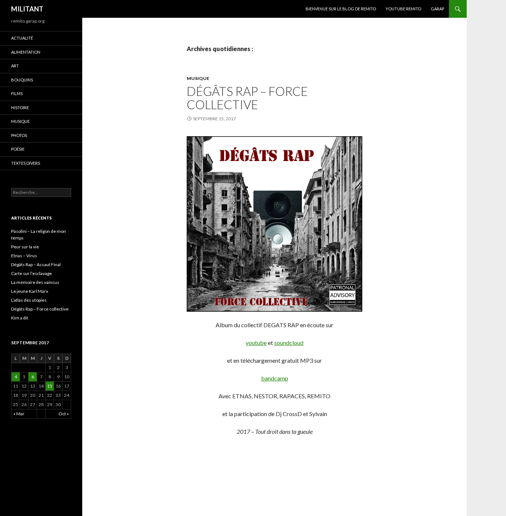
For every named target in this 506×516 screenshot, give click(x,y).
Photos (19, 135)
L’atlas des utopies (29, 300)
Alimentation (25, 52)
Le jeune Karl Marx (29, 291)
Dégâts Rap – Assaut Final (36, 264)
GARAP (437, 8)
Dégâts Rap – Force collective (247, 98)
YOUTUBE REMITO (403, 8)
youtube (256, 342)
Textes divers (25, 163)
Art (15, 65)
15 (49, 386)
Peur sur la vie (25, 246)
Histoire (20, 107)
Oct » (64, 413)
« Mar (18, 413)
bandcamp (274, 378)
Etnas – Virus (24, 255)
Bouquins (22, 79)
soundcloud (288, 342)
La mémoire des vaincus (35, 282)
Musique (198, 78)
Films (17, 93)
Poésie (17, 149)
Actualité (22, 38)
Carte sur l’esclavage (31, 273)
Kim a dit (19, 318)
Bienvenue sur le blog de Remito (341, 8)
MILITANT (27, 9)
